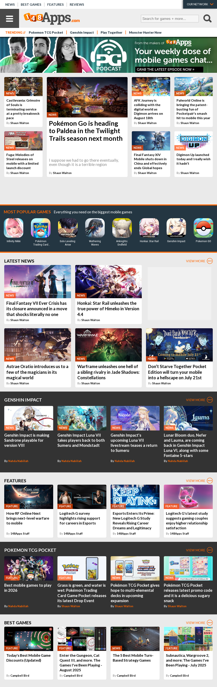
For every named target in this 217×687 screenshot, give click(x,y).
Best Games (31, 4)
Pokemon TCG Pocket (46, 32)
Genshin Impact (82, 32)
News (10, 4)
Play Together (111, 32)
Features (55, 4)
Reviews (77, 4)
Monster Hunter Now (145, 32)
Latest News (19, 260)
